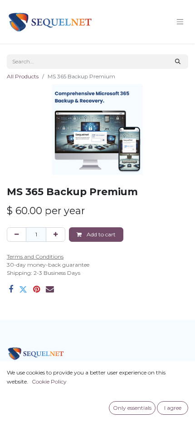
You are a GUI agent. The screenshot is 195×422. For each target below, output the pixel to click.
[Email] (50, 289)
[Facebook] (11, 289)
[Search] (177, 61)
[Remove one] (16, 234)
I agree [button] (172, 407)
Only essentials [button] (132, 407)
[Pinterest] (36, 289)
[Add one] (55, 234)
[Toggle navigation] (180, 22)
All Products (23, 76)
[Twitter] (23, 289)
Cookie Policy (49, 381)
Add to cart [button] (100, 234)
